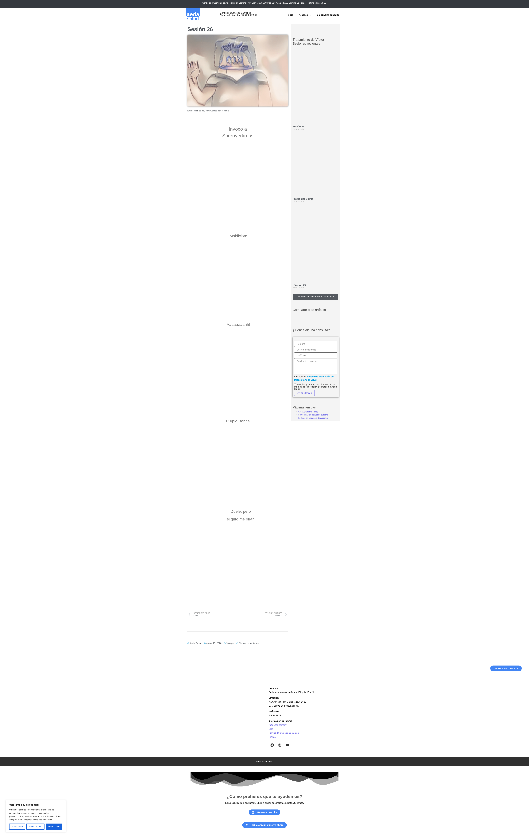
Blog (271, 729)
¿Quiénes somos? (278, 725)
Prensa (272, 737)
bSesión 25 (299, 285)
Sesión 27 (298, 126)
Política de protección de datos (284, 733)
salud (193, 18)
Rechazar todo (35, 826)
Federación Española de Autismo (313, 418)
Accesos (303, 15)
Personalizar (17, 826)
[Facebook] (272, 745)
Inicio (290, 15)
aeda (193, 14)
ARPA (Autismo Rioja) (308, 412)
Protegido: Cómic (303, 199)
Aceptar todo (54, 826)
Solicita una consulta (328, 15)
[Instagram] (279, 745)
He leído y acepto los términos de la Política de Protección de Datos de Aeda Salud (315, 386)
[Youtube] (287, 745)
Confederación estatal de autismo (313, 415)
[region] (36, 816)
